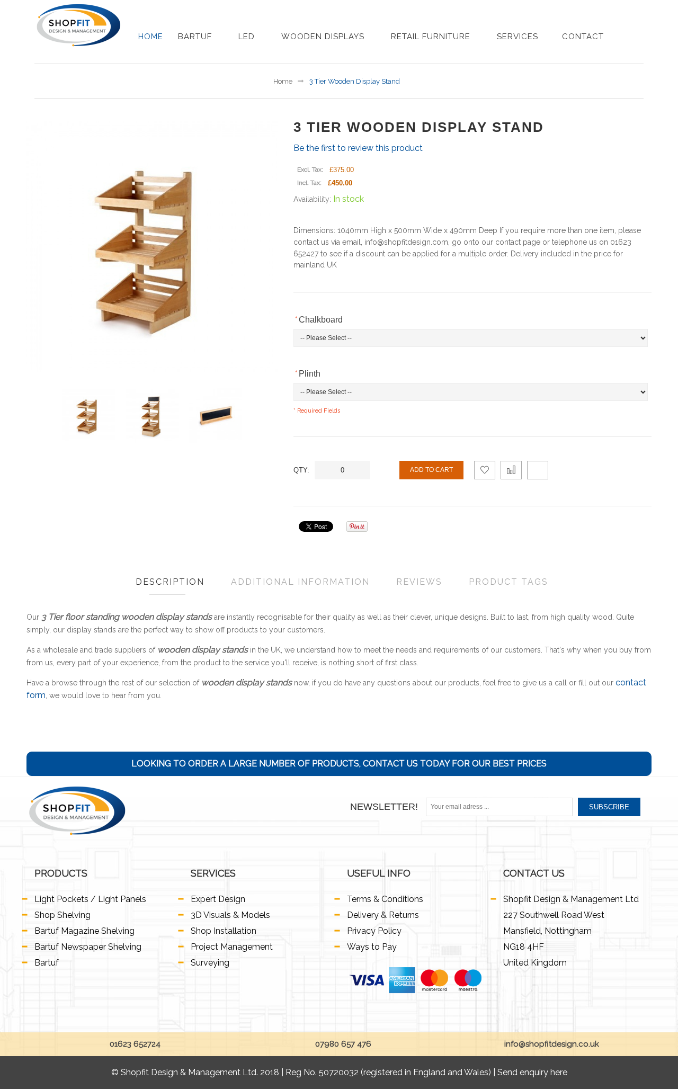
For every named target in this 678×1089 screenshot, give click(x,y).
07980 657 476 (342, 1044)
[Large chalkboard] (215, 415)
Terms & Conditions (385, 899)
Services (517, 36)
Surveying (210, 963)
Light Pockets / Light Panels (90, 899)
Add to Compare (511, 470)
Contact (583, 36)
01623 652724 (134, 1044)
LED (247, 36)
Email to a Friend (537, 470)
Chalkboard (318, 320)
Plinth (306, 374)
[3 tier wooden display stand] (88, 415)
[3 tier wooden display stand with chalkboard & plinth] (152, 415)
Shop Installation (223, 931)
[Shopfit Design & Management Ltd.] (78, 25)
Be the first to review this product (358, 148)
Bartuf (196, 36)
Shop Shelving (62, 915)
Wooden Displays (324, 36)
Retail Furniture (432, 36)
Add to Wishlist (484, 470)
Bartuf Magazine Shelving (84, 931)
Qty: (301, 470)
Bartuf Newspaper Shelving (87, 947)
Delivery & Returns (383, 915)
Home (150, 36)
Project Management (232, 947)
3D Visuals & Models (230, 915)
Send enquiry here (532, 1072)
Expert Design (218, 899)
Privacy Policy (374, 931)
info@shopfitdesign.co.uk (550, 1044)
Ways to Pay (372, 947)
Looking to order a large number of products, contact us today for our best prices (339, 763)
